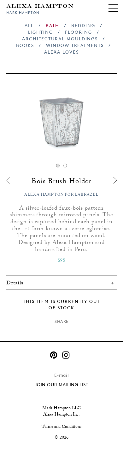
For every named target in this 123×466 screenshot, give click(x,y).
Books (25, 45)
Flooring (78, 32)
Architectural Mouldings (60, 38)
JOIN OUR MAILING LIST (61, 384)
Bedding (83, 25)
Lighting (40, 32)
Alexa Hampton (40, 5)
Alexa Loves (61, 52)
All (29, 25)
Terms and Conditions (61, 427)
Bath (52, 25)
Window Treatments (75, 45)
